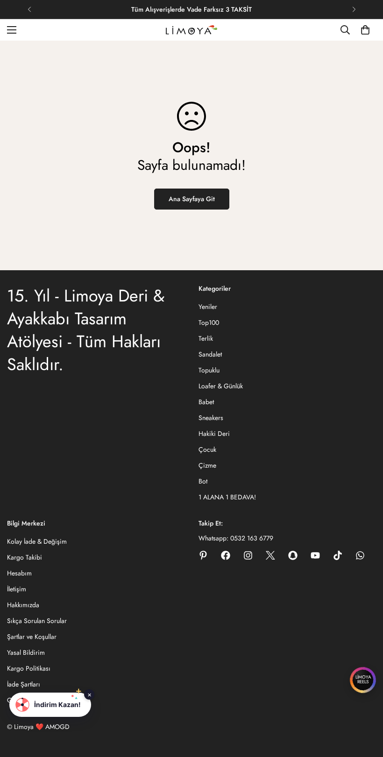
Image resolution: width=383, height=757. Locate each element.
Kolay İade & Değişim (37, 541)
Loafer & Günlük (221, 386)
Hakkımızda (23, 605)
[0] (365, 30)
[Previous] (29, 9)
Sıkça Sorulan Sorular (37, 620)
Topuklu (209, 370)
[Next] (353, 9)
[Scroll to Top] (365, 706)
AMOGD (57, 726)
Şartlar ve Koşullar (32, 636)
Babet (206, 402)
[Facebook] (225, 555)
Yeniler (208, 306)
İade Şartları (23, 684)
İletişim (16, 589)
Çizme (207, 465)
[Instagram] (248, 555)
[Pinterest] (203, 555)
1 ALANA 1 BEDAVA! (227, 497)
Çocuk (207, 449)
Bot (203, 481)
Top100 (209, 322)
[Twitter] (270, 555)
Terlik (206, 338)
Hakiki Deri (214, 433)
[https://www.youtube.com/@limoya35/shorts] (315, 555)
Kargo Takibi (24, 557)
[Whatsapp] (360, 555)
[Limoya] (191, 30)
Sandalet (210, 354)
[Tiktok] (337, 555)
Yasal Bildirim (26, 652)
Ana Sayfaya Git (192, 198)
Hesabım (19, 573)
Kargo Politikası (28, 668)
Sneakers (211, 417)
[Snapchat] (293, 555)
